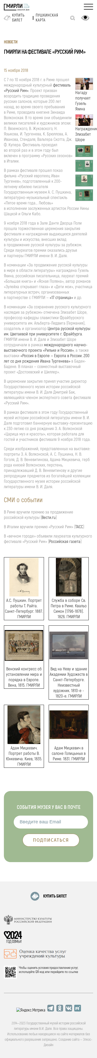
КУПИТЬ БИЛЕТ (55, 896)
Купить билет (18, 18)
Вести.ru (49, 517)
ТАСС (79, 527)
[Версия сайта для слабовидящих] (85, 17)
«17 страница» (61, 297)
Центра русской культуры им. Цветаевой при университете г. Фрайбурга (47, 331)
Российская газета (64, 541)
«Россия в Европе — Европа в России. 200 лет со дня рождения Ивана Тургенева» (46, 358)
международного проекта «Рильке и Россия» (45, 347)
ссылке (73, 972)
